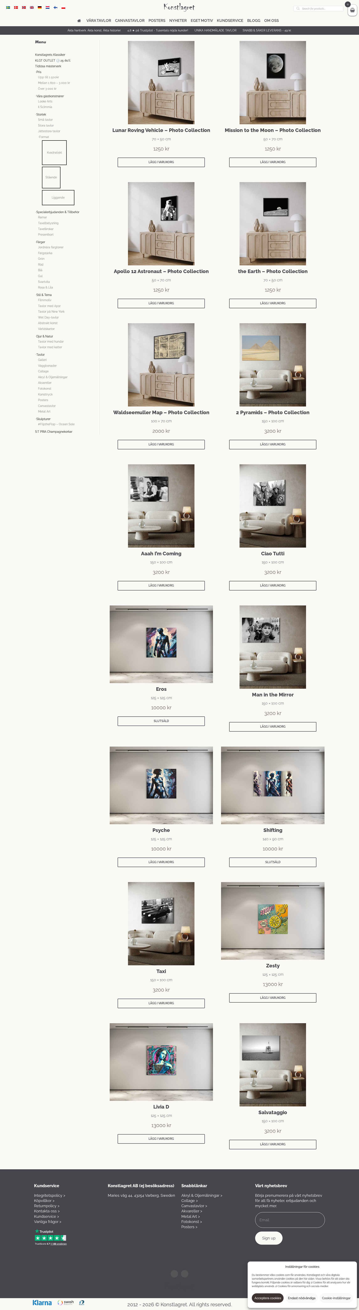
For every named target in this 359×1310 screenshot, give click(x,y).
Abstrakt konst (48, 323)
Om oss (271, 20)
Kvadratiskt (54, 152)
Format (44, 137)
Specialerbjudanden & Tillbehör (57, 212)
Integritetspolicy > (49, 1195)
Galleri (42, 360)
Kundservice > (46, 1216)
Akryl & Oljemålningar (53, 377)
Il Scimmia (45, 107)
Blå (40, 270)
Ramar (42, 217)
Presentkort (46, 234)
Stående (51, 177)
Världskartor (46, 329)
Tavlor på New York (51, 311)
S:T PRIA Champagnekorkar (53, 431)
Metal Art (44, 411)
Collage (43, 371)
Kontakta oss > (47, 1211)
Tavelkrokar (46, 229)
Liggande (58, 197)
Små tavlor (45, 119)
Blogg (253, 20)
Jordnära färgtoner (51, 247)
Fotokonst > (191, 1221)
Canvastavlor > (194, 1206)
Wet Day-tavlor (48, 317)
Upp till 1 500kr (48, 77)
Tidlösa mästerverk (48, 66)
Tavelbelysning (48, 223)
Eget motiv (202, 20)
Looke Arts (45, 101)
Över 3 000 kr (47, 88)
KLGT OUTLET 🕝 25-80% (52, 60)
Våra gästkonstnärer (50, 96)
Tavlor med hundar (51, 341)
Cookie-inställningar (336, 1298)
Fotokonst (44, 388)
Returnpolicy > (46, 1206)
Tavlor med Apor (49, 306)
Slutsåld (161, 721)
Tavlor (40, 354)
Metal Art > (190, 1216)
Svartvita (44, 281)
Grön (41, 258)
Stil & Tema (44, 295)
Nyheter (178, 20)
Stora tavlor (46, 125)
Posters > (189, 1227)
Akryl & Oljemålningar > (201, 1195)
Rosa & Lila (45, 287)
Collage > (189, 1200)
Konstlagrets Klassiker (50, 54)
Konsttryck (45, 394)
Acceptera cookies (267, 1298)
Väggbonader (47, 365)
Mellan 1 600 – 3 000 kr (54, 83)
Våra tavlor (98, 20)
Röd (40, 264)
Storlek (41, 114)
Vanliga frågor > (47, 1221)
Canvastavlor (130, 20)
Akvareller (45, 382)
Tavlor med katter (50, 347)
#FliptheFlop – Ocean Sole (56, 424)
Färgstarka (45, 253)
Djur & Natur (44, 336)
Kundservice (230, 20)
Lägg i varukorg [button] (161, 162)
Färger (40, 242)
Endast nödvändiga (301, 1298)
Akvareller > (191, 1211)
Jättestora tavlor (49, 131)
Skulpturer (43, 419)
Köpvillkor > (44, 1200)
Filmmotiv (44, 300)
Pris (38, 72)
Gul (40, 276)
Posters (157, 20)
